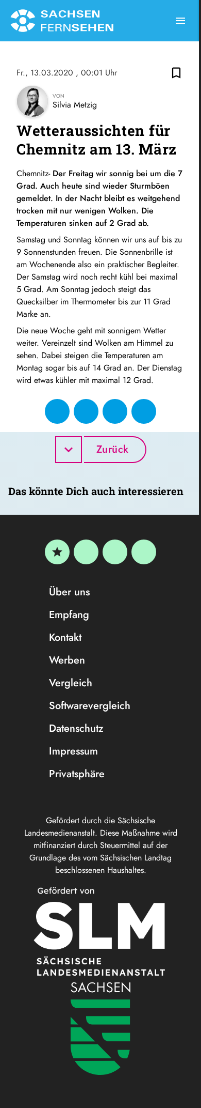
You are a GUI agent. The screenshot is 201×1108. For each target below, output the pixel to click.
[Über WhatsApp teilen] (115, 411)
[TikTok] (143, 552)
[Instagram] (115, 552)
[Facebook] (86, 552)
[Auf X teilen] (86, 411)
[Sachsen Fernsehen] (62, 20)
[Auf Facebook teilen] (57, 411)
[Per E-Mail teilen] (143, 411)
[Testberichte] (57, 552)
